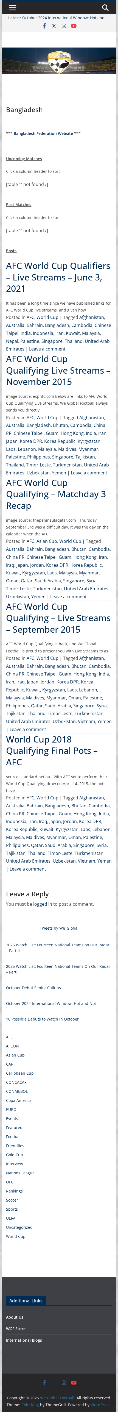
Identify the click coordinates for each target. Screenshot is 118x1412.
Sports (12, 1209)
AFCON (12, 1046)
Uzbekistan (38, 473)
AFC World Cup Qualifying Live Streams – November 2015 (58, 370)
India (26, 333)
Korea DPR (31, 441)
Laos (11, 449)
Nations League (20, 1172)
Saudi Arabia (48, 581)
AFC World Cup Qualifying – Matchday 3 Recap (56, 494)
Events (12, 1118)
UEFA (10, 1218)
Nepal (12, 341)
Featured (14, 1127)
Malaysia (91, 333)
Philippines (38, 457)
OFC (9, 1182)
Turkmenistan (67, 465)
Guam (52, 433)
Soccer (12, 1200)
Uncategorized (19, 1227)
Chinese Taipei (29, 433)
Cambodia (81, 325)
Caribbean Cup (20, 1073)
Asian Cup (46, 541)
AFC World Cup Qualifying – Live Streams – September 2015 (58, 618)
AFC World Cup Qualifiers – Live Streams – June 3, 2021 (58, 277)
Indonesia (43, 333)
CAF (9, 1064)
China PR (15, 557)
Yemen (59, 473)
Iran (59, 333)
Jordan (37, 565)
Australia (15, 325)
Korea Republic (59, 441)
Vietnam (86, 721)
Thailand (74, 341)
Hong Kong (72, 433)
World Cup (47, 317)
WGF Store (16, 1328)
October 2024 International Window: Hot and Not (51, 1003)
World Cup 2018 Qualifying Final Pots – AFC (52, 750)
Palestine (29, 341)
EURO (11, 1109)
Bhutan (60, 425)
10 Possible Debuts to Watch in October (42, 1019)
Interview (14, 1163)
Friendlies (15, 1145)
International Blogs (24, 1340)
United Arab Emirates (28, 721)
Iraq (10, 565)
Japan (12, 441)
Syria (91, 581)
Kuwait (73, 333)
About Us (14, 1317)
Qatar (27, 581)
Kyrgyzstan (89, 441)
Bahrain (35, 325)
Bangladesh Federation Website (43, 133)
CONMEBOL (17, 1091)
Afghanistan (91, 317)
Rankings (14, 1191)
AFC (30, 317)
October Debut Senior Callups (33, 987)
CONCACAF (16, 1082)
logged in (42, 904)
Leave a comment (47, 349)
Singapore (52, 341)
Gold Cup (14, 1154)
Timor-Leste (38, 465)
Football (13, 1136)
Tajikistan (85, 457)
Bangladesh (57, 325)
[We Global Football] (59, 51)
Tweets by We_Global (59, 928)
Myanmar (88, 449)
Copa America (19, 1100)
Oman (12, 581)
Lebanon (27, 449)
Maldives (67, 449)
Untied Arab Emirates (86, 589)
